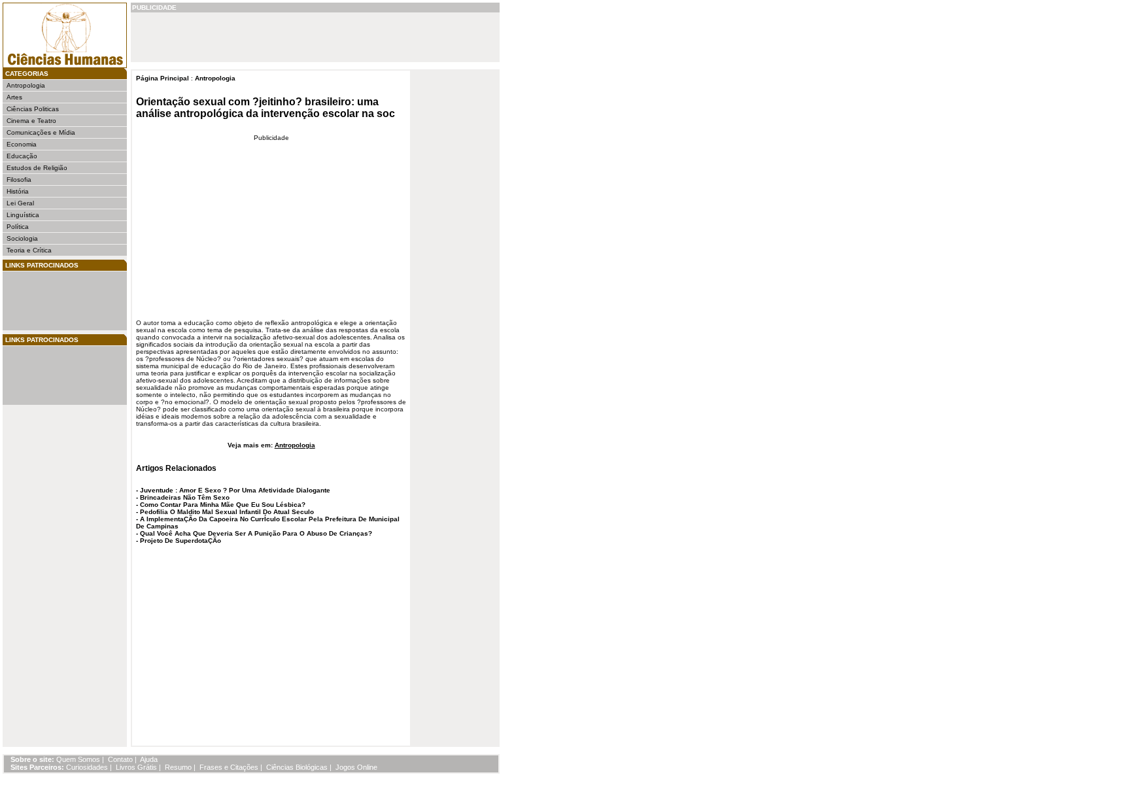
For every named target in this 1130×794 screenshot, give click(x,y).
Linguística (23, 214)
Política (18, 226)
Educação (22, 156)
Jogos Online (356, 767)
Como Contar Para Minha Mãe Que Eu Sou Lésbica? (222, 504)
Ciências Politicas (33, 108)
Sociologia (22, 238)
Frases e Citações (228, 767)
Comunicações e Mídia (41, 132)
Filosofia (19, 179)
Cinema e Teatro (31, 120)
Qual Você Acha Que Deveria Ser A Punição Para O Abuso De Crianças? (256, 533)
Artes (14, 97)
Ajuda (149, 759)
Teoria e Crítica (29, 250)
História (18, 191)
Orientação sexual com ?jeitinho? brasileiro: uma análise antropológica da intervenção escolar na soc (265, 107)
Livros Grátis (136, 767)
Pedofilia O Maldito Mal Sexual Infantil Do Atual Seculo (227, 511)
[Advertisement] (46, 300)
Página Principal (162, 78)
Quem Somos (78, 759)
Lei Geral (20, 203)
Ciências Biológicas (297, 767)
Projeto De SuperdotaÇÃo (180, 540)
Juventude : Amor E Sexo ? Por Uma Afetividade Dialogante (235, 490)
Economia (22, 144)
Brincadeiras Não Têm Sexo (185, 497)
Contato (120, 759)
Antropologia (26, 85)
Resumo (178, 767)
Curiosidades (87, 767)
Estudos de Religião (37, 167)
